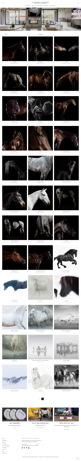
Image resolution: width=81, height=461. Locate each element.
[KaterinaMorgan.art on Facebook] (24, 447)
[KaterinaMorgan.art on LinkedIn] (28, 447)
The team (3, 442)
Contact (3, 438)
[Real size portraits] (40, 414)
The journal (53, 5)
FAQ (3, 451)
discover (66, 429)
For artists (3, 449)
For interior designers (6, 445)
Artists (33, 5)
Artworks (27, 5)
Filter (6, 34)
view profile (40, 427)
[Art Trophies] (14, 414)
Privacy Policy (4, 453)
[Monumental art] (66, 414)
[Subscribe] (37, 444)
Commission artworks (42, 5)
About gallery (4, 440)
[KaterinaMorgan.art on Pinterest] (26, 447)
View (14, 427)
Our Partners (4, 447)
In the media (4, 444)
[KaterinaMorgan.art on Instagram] (22, 447)
